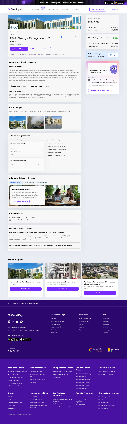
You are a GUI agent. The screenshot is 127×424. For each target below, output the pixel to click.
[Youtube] (17, 321)
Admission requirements (36, 54)
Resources (75, 9)
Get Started (112, 55)
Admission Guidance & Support (55, 54)
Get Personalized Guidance (39, 49)
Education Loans (52, 9)
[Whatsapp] (21, 321)
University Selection (16, 182)
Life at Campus (21, 54)
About (12, 54)
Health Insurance (42, 182)
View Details (25, 289)
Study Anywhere (37, 9)
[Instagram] (9, 321)
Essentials (65, 9)
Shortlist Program (20, 49)
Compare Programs (21, 201)
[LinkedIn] (13, 321)
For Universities (114, 9)
